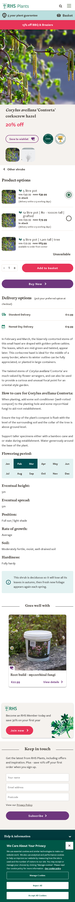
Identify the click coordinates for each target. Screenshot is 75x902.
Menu (69, 6)
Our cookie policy (53, 868)
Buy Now (36, 284)
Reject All (37, 885)
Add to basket (47, 268)
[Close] (69, 845)
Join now (18, 730)
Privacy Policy (24, 805)
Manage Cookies (38, 875)
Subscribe (35, 816)
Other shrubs (16, 169)
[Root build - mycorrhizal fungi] (37, 642)
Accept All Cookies (37, 895)
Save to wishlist (18, 139)
